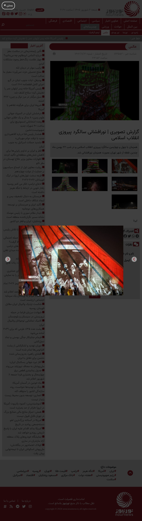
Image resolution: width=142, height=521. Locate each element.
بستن (9, 5)
